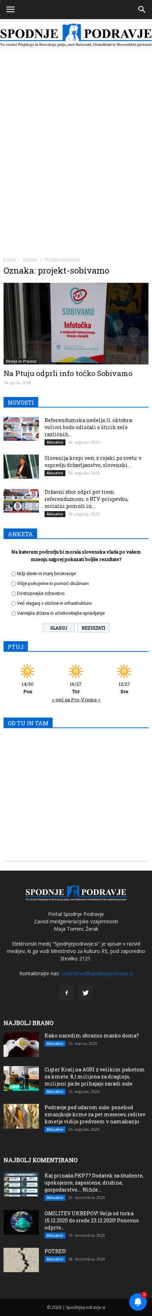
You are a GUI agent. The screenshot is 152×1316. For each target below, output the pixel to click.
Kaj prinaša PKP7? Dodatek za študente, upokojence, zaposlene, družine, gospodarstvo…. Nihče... (94, 1182)
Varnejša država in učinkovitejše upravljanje (61, 613)
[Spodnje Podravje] (76, 35)
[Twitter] (85, 993)
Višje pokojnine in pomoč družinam (53, 583)
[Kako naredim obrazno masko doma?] (21, 1044)
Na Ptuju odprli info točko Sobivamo (68, 373)
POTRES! (55, 1251)
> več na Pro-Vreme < (76, 699)
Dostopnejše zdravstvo (41, 593)
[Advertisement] (76, 130)
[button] (142, 9)
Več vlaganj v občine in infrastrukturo (54, 603)
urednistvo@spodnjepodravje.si (97, 973)
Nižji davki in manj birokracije (46, 573)
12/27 (124, 688)
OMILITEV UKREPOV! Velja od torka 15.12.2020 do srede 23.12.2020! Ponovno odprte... (92, 1220)
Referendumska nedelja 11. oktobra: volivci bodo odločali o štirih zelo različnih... (89, 427)
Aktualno (55, 442)
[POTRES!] (21, 1260)
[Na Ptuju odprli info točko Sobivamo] (76, 323)
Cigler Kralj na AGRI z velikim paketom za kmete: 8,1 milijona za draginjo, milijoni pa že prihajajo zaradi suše (95, 1076)
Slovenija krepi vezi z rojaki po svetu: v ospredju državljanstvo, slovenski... (93, 461)
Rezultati (93, 628)
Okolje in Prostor (21, 361)
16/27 (76, 688)
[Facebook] (66, 993)
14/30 (28, 688)
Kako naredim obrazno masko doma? (92, 1035)
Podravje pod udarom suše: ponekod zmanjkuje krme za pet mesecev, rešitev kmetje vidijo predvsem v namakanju (95, 1114)
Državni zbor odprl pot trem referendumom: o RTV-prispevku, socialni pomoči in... (86, 499)
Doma (10, 260)
